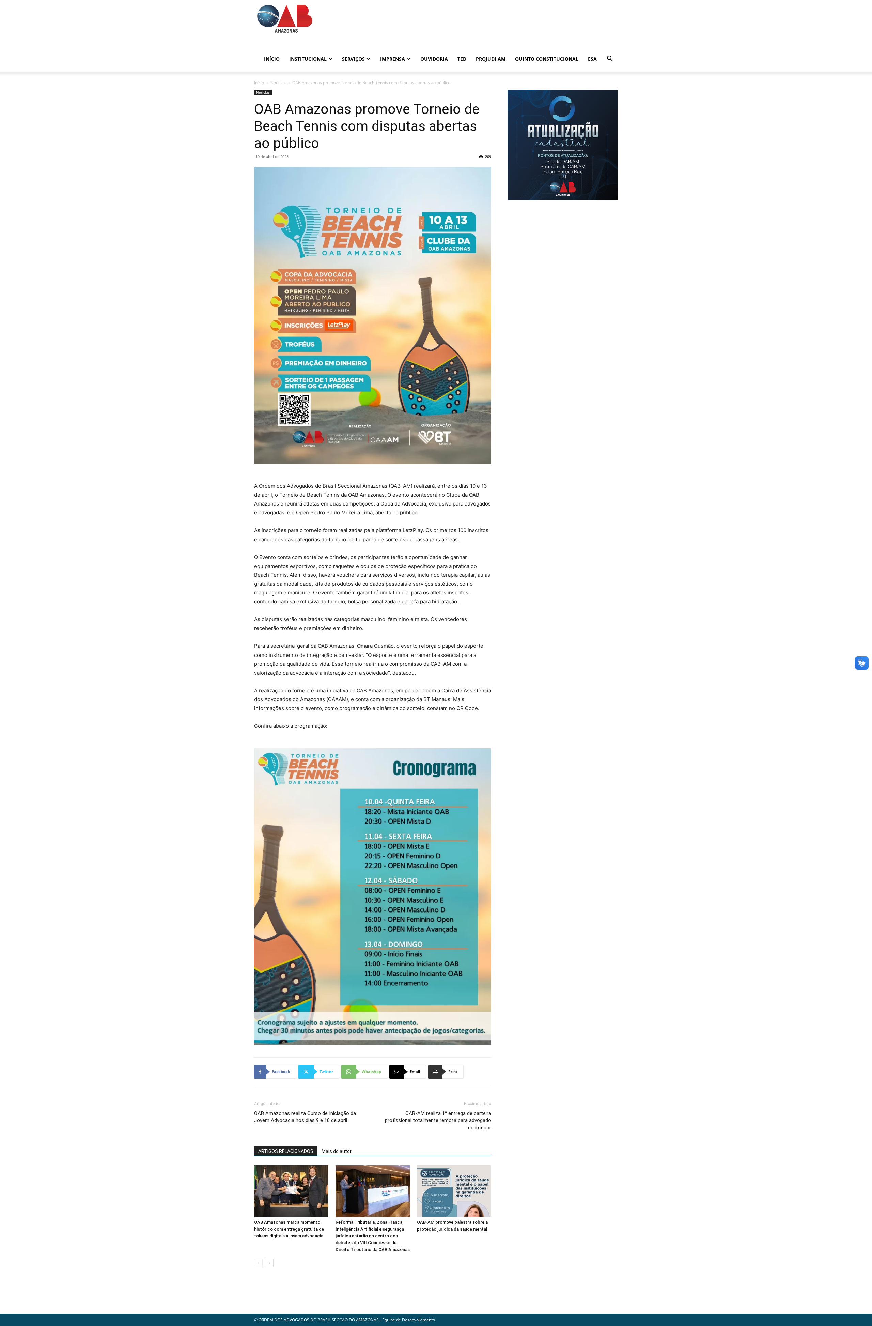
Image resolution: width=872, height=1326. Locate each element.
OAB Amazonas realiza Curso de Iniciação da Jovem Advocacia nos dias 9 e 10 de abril (305, 1117)
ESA (592, 59)
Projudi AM (490, 59)
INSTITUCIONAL (308, 59)
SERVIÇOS (353, 59)
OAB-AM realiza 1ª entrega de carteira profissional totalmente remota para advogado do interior (438, 1120)
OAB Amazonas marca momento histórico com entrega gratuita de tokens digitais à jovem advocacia (289, 1229)
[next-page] (269, 1263)
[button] (610, 59)
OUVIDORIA (434, 59)
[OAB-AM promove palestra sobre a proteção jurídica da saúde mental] (454, 1191)
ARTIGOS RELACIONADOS (285, 1151)
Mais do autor (337, 1151)
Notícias (278, 83)
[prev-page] (258, 1263)
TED (461, 59)
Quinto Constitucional (546, 59)
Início (272, 59)
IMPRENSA (392, 59)
